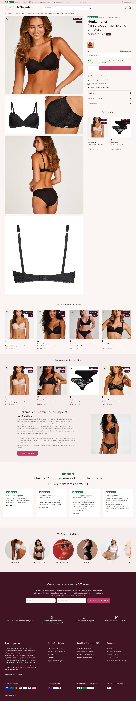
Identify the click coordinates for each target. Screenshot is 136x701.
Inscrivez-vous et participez (99, 600)
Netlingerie (110, 648)
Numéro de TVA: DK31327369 (117, 661)
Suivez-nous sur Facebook (13, 674)
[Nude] (88, 139)
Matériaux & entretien (95, 98)
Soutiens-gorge (33, 14)
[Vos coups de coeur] (125, 7)
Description (91, 93)
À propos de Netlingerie (56, 661)
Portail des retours (54, 654)
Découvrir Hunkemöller (27, 453)
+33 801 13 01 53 (113, 658)
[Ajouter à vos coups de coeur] (7, 18)
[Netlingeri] (23, 7)
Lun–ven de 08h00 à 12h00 (116, 654)
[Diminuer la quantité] (89, 68)
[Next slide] (88, 484)
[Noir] (111, 139)
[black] (90, 45)
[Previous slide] (48, 484)
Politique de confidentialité (85, 654)
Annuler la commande (84, 658)
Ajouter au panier (115, 68)
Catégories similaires (68, 534)
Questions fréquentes (55, 648)
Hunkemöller (69, 14)
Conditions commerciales (85, 648)
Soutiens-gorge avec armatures (52, 14)
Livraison (51, 658)
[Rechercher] (90, 7)
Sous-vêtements (20, 14)
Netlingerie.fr (12, 695)
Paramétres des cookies (85, 651)
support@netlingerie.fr (114, 651)
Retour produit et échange (56, 651)
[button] (68, 7)
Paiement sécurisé (93, 103)
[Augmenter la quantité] (97, 68)
